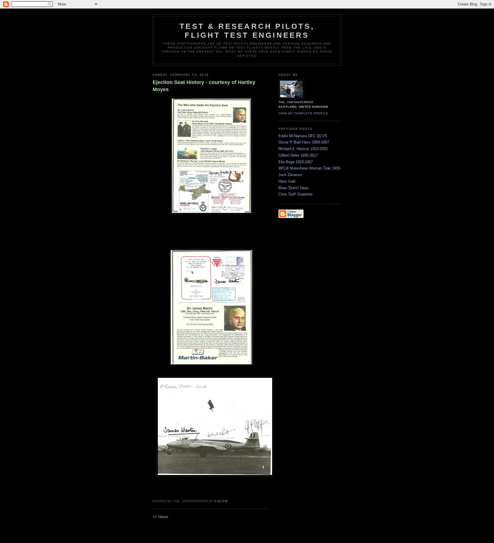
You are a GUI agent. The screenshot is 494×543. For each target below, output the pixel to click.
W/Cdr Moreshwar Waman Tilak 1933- (309, 168)
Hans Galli (287, 181)
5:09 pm (220, 501)
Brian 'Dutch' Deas (293, 188)
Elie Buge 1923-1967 (295, 162)
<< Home (160, 517)
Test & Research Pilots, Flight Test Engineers (247, 30)
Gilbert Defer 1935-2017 (298, 155)
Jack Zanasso (290, 175)
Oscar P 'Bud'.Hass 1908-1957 (303, 142)
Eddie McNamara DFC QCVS (302, 136)
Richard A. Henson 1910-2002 (303, 149)
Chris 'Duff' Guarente (295, 194)
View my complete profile (303, 113)
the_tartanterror (295, 102)
